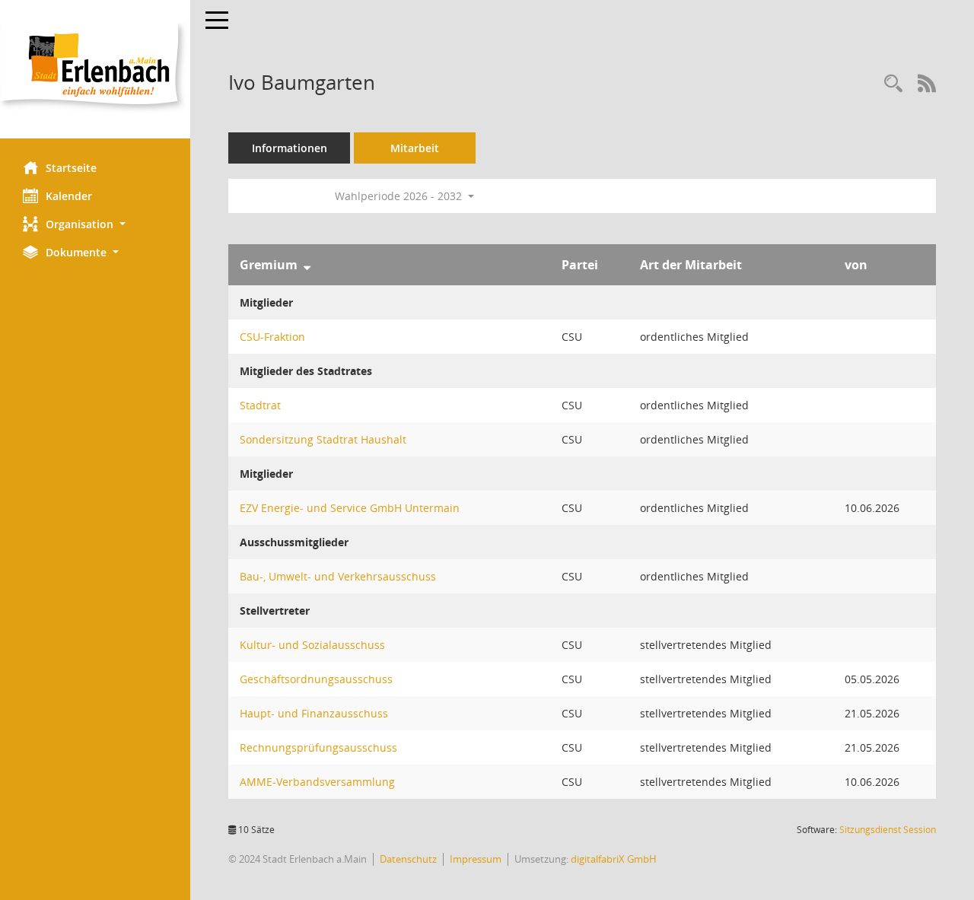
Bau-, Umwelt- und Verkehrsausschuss (338, 576)
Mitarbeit (414, 148)
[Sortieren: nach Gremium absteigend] (307, 264)
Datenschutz (408, 859)
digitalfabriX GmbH (614, 859)
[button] (95, 224)
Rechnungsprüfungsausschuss (318, 747)
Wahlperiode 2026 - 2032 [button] (400, 196)
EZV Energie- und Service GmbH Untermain (350, 508)
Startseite (71, 168)
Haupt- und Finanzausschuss (314, 713)
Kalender (69, 196)
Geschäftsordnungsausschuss (316, 679)
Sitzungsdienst (887, 829)
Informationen (289, 148)
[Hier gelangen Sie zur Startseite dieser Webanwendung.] (95, 69)
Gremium (269, 264)
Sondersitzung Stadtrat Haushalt (323, 439)
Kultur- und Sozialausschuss (312, 645)
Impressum (475, 859)
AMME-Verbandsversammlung (317, 781)
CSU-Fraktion (272, 336)
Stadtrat (260, 405)
